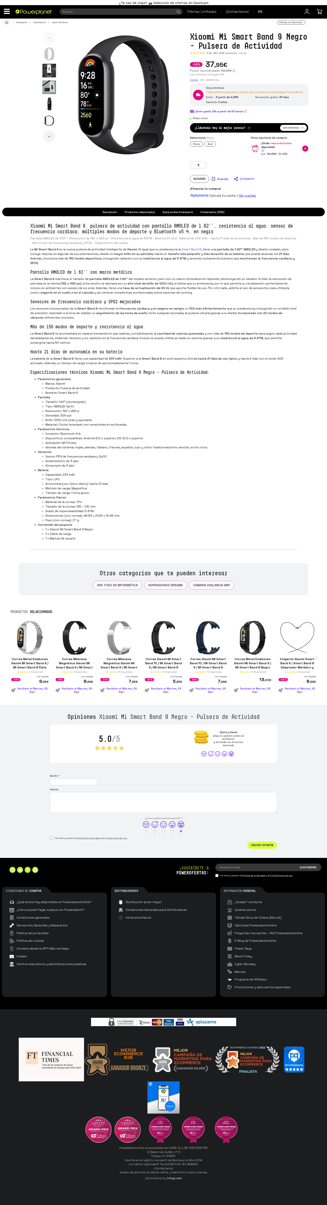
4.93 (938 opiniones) (222, 53)
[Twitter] (20, 870)
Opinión (54, 789)
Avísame (199, 179)
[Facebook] (28, 870)
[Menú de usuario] (307, 11)
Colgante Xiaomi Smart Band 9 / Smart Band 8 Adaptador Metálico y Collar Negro (297, 665)
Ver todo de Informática (117, 585)
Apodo (54, 775)
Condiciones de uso (116, 838)
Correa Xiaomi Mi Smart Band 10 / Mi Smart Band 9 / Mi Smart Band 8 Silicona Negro (163, 665)
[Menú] (7, 11)
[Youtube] (35, 870)
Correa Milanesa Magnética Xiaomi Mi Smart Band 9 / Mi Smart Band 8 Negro (74, 665)
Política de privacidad (88, 838)
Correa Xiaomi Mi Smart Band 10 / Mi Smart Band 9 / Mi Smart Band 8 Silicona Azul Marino (208, 665)
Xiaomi (194, 80)
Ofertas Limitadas (201, 11)
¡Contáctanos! (237, 11)
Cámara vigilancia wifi (211, 585)
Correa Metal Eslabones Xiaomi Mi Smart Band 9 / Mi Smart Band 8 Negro (252, 663)
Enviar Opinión (262, 845)
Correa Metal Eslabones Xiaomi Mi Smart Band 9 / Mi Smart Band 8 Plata (29, 663)
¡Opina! (243, 53)
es (260, 11)
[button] (49, 38)
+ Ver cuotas (246, 195)
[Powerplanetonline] (34, 12)
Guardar (222, 179)
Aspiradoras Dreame (165, 585)
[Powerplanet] (6, 22)
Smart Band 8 (191, 249)
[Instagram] (12, 870)
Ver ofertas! (291, 127)
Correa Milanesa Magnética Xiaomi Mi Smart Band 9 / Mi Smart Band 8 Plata (118, 665)
